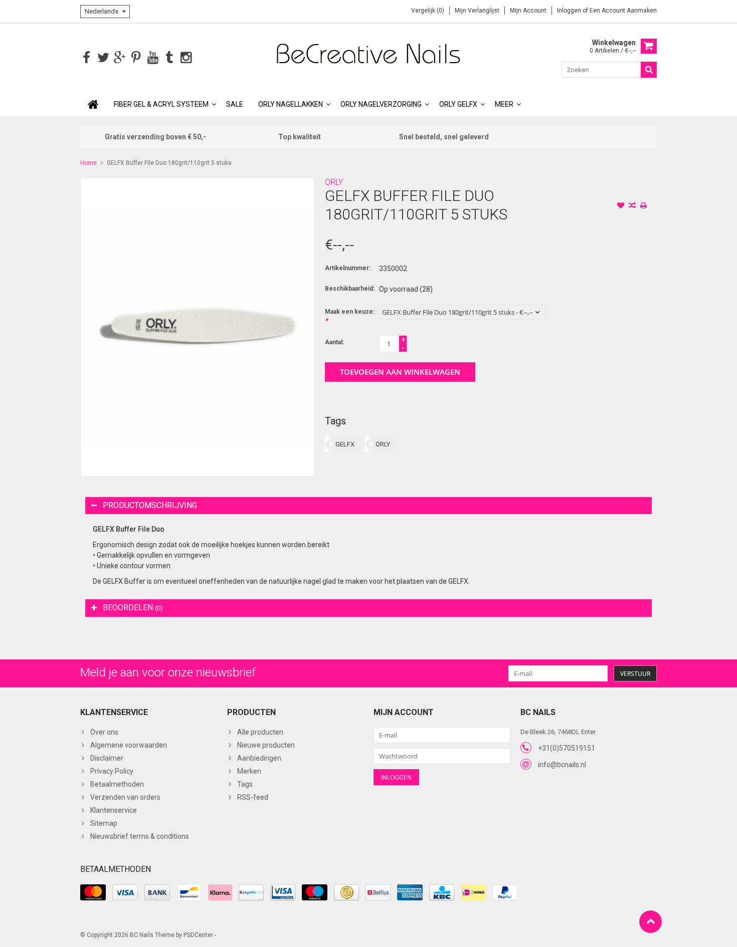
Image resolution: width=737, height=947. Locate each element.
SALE (234, 104)
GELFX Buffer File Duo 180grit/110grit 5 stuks (169, 162)
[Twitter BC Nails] (103, 58)
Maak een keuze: (350, 316)
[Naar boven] (650, 921)
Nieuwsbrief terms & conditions (139, 836)
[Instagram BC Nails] (185, 58)
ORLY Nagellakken (290, 104)
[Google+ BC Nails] (119, 58)
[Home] (93, 104)
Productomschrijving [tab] (150, 505)
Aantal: (334, 342)
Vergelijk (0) (427, 10)
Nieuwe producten (266, 745)
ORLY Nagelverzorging (381, 104)
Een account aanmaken (623, 10)
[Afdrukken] (643, 206)
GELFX (344, 444)
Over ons (104, 732)
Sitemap (103, 823)
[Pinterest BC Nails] (136, 58)
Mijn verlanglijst (477, 10)
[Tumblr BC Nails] (169, 58)
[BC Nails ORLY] (368, 53)
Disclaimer (106, 758)
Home (88, 162)
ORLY (334, 182)
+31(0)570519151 (566, 748)
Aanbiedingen (259, 758)
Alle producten (260, 732)
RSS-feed (252, 797)
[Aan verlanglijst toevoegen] (620, 206)
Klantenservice (113, 810)
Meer (504, 104)
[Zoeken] (649, 70)
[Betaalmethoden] (93, 892)
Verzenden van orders (125, 797)
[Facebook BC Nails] (86, 58)
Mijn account (528, 10)
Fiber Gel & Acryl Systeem (161, 104)
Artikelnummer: (348, 268)
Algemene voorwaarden (128, 745)
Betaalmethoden (117, 784)
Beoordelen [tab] (133, 607)
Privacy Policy (111, 771)
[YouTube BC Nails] (152, 58)
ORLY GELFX (458, 104)
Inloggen (570, 10)
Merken (249, 771)
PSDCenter (198, 934)
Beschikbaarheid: (350, 288)
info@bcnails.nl (562, 765)
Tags (245, 784)
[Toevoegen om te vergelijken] (632, 206)
